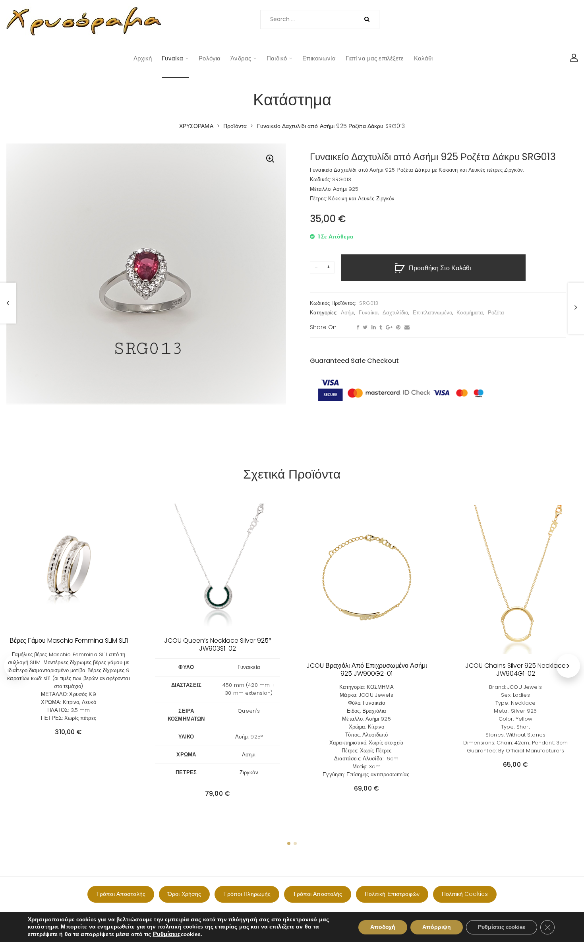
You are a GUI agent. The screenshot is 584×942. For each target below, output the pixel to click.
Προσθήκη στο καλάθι (440, 268)
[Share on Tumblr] (379, 327)
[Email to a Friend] (406, 327)
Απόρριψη (436, 927)
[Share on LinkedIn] (372, 327)
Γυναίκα (172, 58)
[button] (270, 159)
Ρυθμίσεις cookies (501, 927)
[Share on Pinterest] (397, 327)
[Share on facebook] (356, 327)
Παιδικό (277, 58)
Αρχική (142, 58)
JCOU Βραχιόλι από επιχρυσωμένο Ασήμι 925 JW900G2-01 (366, 669)
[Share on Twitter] (364, 327)
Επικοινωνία (318, 58)
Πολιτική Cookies (465, 894)
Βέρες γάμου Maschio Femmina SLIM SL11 (69, 640)
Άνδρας (240, 58)
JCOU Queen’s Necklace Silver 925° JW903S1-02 (217, 644)
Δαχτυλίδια (395, 312)
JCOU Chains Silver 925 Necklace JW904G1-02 (515, 669)
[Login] (574, 58)
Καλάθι (423, 58)
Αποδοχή (382, 927)
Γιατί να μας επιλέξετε (375, 58)
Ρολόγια (209, 58)
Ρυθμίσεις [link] (167, 934)
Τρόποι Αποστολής (120, 894)
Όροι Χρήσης (184, 894)
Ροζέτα (496, 312)
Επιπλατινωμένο (432, 312)
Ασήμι (348, 312)
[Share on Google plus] (388, 327)
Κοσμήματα (469, 312)
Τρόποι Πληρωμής (247, 894)
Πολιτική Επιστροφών (392, 894)
